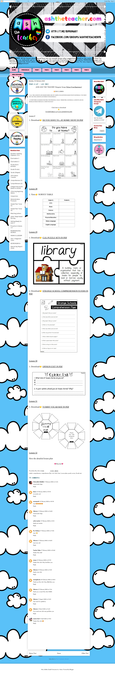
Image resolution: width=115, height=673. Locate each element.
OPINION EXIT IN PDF (53, 366)
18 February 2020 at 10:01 (45, 570)
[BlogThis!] (52, 471)
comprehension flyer (46, 473)
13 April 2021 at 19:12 (45, 618)
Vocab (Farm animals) (14, 165)
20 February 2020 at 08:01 (48, 579)
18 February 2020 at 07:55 (44, 560)
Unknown (35, 511)
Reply (34, 486)
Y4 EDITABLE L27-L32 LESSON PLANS (58, 112)
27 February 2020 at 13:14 (45, 589)
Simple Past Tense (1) (16, 204)
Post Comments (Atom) (62, 659)
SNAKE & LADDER (16, 235)
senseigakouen (36, 579)
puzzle (69, 473)
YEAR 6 (86, 70)
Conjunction (14, 196)
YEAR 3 (57, 70)
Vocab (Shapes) (15, 172)
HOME (14, 70)
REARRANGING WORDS (16, 231)
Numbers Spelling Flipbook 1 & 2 (16, 154)
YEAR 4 (66, 70)
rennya (35, 560)
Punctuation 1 (15, 158)
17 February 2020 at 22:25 (45, 540)
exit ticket (55, 473)
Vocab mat (79, 473)
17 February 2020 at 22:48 (48, 550)
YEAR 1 (37, 70)
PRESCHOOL (25, 70)
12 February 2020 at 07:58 (44, 491)
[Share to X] (54, 471)
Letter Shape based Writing (16, 217)
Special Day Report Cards (16, 247)
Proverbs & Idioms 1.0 (16, 227)
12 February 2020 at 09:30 (47, 501)
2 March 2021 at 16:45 (44, 609)
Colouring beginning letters (17, 192)
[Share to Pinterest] (57, 471)
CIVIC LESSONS (16, 74)
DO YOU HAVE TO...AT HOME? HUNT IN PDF (63, 120)
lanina (34, 491)
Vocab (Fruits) (15, 169)
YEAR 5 (76, 70)
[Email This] (51, 471)
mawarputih (36, 501)
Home (59, 653)
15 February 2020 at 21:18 (47, 521)
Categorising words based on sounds (17, 187)
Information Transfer (14, 176)
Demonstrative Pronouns (15, 200)
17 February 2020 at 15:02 (47, 531)
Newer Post (32, 653)
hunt (59, 473)
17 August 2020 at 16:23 (44, 599)
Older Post (85, 653)
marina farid (36, 618)
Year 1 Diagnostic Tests (16, 239)
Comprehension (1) (16, 180)
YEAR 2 (47, 70)
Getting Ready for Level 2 (16, 222)
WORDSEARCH (15, 243)
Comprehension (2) (16, 183)
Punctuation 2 (15, 161)
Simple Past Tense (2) (16, 209)
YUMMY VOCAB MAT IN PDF (55, 407)
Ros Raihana (36, 531)
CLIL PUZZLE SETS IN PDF (55, 238)
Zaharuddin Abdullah (38, 482)
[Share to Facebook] (56, 471)
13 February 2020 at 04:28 (45, 511)
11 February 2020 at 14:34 (51, 482)
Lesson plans (64, 473)
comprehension (37, 473)
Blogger (72, 669)
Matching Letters (16, 213)
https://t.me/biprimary (74, 87)
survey (73, 473)
